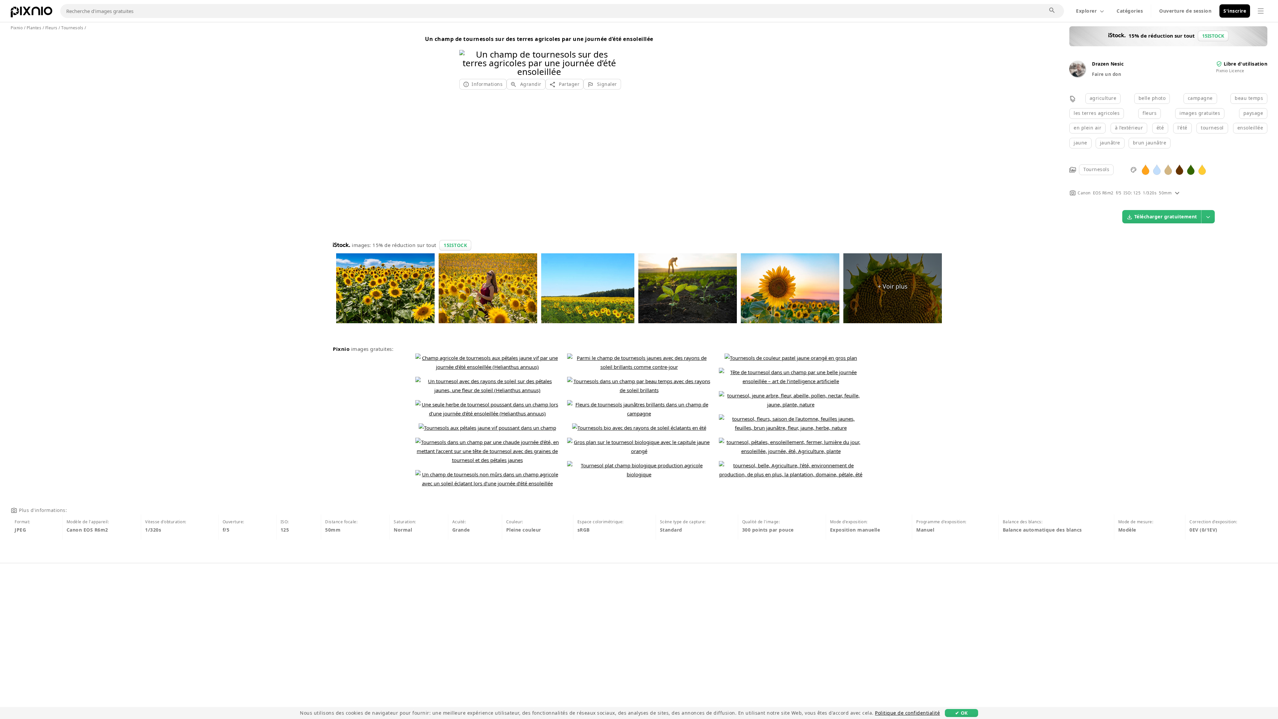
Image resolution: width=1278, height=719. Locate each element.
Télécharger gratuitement (1165, 216)
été (1160, 127)
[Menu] (1260, 11)
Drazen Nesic (1108, 64)
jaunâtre (1110, 142)
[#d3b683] (1168, 169)
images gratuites (1199, 113)
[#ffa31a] (1145, 169)
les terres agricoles (1097, 113)
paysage (1253, 113)
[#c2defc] (1157, 169)
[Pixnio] (31, 13)
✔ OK (961, 713)
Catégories (1130, 11)
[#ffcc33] (1202, 169)
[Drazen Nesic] (1077, 75)
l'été (1182, 127)
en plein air (1087, 127)
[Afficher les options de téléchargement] (1208, 216)
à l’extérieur (1129, 127)
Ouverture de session (1185, 11)
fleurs (1150, 113)
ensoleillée (1250, 127)
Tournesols (1096, 169)
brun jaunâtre (1150, 142)
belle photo (1152, 98)
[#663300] (1179, 169)
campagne (1200, 98)
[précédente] (466, 54)
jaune (1080, 142)
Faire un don (1106, 74)
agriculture (1103, 98)
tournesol (1212, 127)
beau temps (1249, 98)
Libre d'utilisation (1246, 64)
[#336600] (1190, 169)
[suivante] (611, 54)
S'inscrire (1234, 11)
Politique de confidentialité (907, 713)
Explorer (1086, 11)
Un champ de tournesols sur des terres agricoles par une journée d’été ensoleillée (539, 39)
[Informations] (1177, 193)
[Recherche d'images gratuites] (1052, 10)
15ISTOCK (455, 245)
